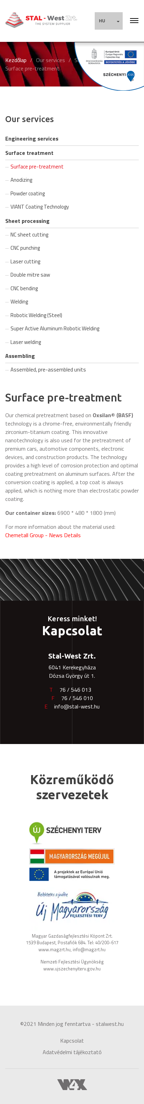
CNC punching (25, 248)
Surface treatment (29, 153)
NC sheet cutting (29, 235)
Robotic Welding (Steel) (36, 315)
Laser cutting (25, 261)
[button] (109, 21)
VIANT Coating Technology (39, 207)
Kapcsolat (72, 1040)
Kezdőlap (16, 60)
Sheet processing (27, 221)
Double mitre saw (30, 275)
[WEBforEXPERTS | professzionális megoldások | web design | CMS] (72, 1084)
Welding (19, 302)
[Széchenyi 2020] (109, 66)
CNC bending (24, 288)
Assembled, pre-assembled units (48, 370)
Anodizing (21, 180)
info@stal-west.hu (77, 706)
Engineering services (31, 138)
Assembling (20, 356)
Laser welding (25, 342)
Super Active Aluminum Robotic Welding (54, 328)
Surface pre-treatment (32, 68)
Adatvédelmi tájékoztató (72, 1052)
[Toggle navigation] (134, 20)
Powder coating (27, 193)
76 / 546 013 (75, 689)
